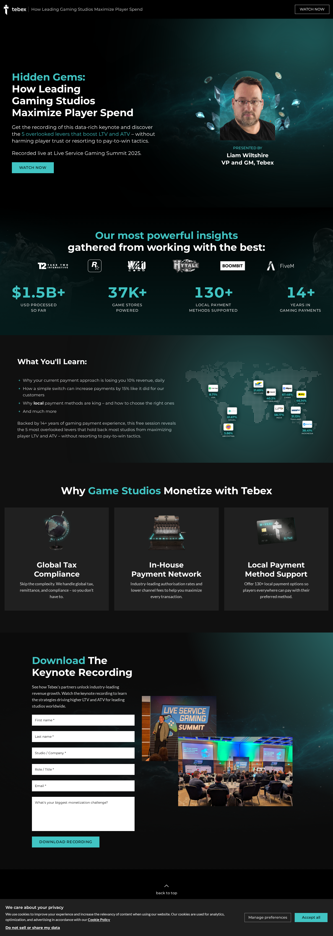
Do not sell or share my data (32, 928)
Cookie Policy (99, 919)
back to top (166, 893)
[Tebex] (16, 9)
